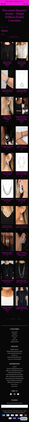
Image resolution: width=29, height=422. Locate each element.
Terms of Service (14, 384)
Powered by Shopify (20, 412)
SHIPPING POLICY (14, 349)
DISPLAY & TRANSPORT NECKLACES (14, 370)
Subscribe (21, 407)
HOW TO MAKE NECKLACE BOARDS (14, 374)
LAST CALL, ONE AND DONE (14, 359)
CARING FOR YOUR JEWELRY (14, 372)
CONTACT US (14, 355)
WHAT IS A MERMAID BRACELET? (14, 368)
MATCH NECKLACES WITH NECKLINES (14, 378)
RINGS (14, 337)
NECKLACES (14, 336)
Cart (26, 4)
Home (2, 27)
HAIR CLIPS (14, 339)
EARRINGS (14, 334)
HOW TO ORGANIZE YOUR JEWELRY (14, 376)
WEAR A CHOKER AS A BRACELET (14, 380)
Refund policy (15, 386)
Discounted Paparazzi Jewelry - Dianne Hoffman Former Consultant (14, 15)
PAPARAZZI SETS (14, 341)
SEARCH (14, 366)
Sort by (2, 34)
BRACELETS (14, 332)
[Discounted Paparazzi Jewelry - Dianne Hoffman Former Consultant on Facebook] (11, 394)
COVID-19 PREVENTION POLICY (14, 353)
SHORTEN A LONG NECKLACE (14, 382)
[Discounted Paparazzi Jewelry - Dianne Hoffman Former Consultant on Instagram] (14, 394)
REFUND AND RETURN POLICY (14, 357)
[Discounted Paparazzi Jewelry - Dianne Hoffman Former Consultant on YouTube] (18, 394)
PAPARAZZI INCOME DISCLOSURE (14, 351)
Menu (4, 4)
